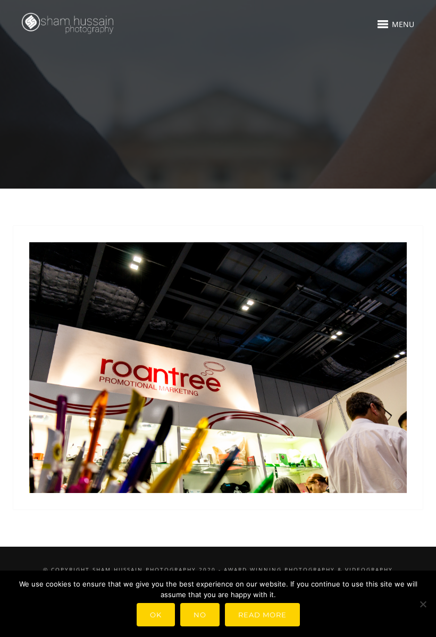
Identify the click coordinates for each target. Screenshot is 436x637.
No (200, 614)
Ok (156, 614)
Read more (262, 614)
